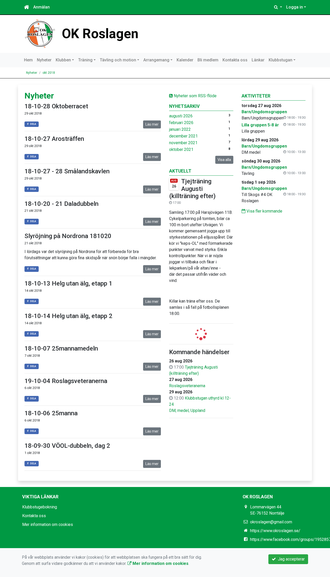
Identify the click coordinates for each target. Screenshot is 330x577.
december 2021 (183, 136)
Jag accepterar (290, 559)
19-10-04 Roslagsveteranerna (65, 381)
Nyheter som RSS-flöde (195, 95)
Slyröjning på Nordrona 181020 (67, 236)
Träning (85, 60)
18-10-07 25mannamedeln (61, 348)
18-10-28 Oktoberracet (56, 106)
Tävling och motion (118, 60)
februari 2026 (181, 122)
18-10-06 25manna (51, 413)
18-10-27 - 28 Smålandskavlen (67, 171)
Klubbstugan (280, 60)
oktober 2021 (181, 149)
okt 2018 (49, 73)
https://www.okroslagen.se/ (275, 530)
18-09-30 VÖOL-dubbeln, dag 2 (67, 445)
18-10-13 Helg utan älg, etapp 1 (68, 283)
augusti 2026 (181, 115)
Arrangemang (156, 60)
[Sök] (278, 7)
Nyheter (44, 60)
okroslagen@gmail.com (271, 521)
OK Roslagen (100, 34)
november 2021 (183, 142)
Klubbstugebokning (39, 507)
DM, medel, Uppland (187, 410)
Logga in (294, 7)
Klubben (63, 60)
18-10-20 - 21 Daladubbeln (61, 203)
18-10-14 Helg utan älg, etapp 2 (68, 316)
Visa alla (224, 160)
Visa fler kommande (263, 211)
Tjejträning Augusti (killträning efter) (192, 189)
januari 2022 (180, 129)
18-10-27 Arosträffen (54, 138)
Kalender (185, 60)
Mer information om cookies (47, 524)
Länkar (258, 60)
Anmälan (41, 7)
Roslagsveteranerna (187, 385)
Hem (28, 60)
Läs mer (152, 124)
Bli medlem (207, 60)
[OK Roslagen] (39, 33)
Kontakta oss (235, 60)
